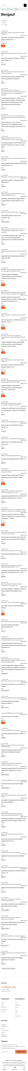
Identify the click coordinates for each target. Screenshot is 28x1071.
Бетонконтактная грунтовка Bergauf (12, 783)
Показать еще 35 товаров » (9, 968)
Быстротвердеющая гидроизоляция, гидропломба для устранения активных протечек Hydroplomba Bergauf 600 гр (13, 667)
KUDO (16, 1007)
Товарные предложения (4, 1025)
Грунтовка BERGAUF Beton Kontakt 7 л (13, 733)
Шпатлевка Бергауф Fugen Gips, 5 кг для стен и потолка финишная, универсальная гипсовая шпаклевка (12, 237)
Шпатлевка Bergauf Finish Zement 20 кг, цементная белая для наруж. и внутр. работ (13, 145)
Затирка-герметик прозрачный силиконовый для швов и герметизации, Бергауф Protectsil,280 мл (13, 299)
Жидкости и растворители (4, 1035)
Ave (16, 1002)
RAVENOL (17, 1005)
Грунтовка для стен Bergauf (9, 716)
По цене (3, 23)
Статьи (2, 1028)
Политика (3, 1007)
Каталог (3, 1032)
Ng (16, 1009)
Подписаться (21, 1051)
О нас (2, 1002)
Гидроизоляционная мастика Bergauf (12, 856)
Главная (3, 9)
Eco (16, 1013)
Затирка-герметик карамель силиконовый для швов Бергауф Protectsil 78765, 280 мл (11, 276)
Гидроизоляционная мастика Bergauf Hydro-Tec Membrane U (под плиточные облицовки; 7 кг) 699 (13, 516)
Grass (16, 1011)
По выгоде (3, 25)
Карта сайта (4, 1009)
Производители (9, 9)
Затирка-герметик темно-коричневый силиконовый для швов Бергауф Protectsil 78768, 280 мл (12, 344)
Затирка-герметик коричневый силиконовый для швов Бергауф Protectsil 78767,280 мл (11, 387)
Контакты (3, 1011)
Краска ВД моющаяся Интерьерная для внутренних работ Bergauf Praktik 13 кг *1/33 (13, 820)
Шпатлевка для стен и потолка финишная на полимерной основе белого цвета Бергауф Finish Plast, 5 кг (13, 124)
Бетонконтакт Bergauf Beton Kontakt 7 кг (13, 459)
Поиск (2, 1005)
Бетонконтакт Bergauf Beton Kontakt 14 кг (14, 554)
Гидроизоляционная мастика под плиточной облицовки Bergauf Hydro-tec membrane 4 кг (13, 645)
